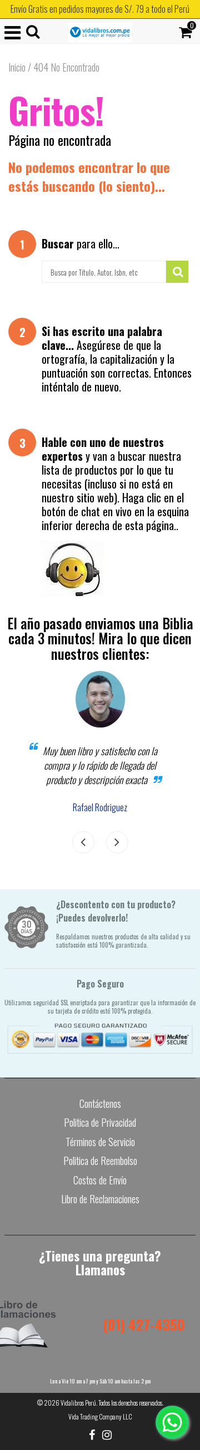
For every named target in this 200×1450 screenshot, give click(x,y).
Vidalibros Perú (78, 1402)
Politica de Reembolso (100, 1160)
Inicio (17, 67)
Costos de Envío (100, 1180)
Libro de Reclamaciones (100, 1199)
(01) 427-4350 (143, 1324)
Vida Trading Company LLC (100, 1416)
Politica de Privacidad (100, 1122)
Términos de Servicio (100, 1141)
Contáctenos (100, 1103)
